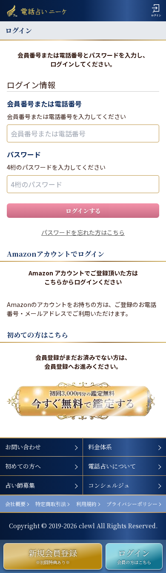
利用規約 (86, 503)
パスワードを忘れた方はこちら (83, 232)
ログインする (83, 210)
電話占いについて (112, 466)
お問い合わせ (23, 447)
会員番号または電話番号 (44, 103)
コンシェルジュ (109, 485)
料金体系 (100, 447)
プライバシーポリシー (131, 503)
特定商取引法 (50, 503)
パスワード (24, 154)
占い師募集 (20, 485)
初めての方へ (23, 466)
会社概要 (15, 503)
